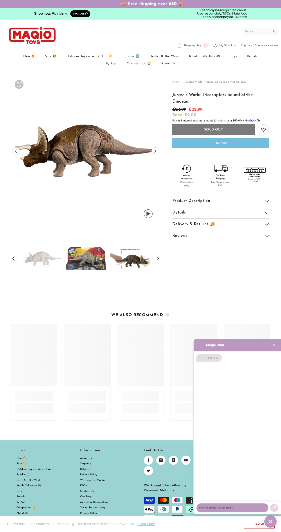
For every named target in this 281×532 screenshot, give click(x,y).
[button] (16, 151)
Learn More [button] (146, 524)
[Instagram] (161, 460)
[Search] (260, 31)
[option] (85, 151)
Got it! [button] (259, 524)
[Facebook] (148, 460)
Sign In (245, 45)
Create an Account (266, 45)
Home (176, 82)
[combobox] (257, 31)
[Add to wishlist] (263, 129)
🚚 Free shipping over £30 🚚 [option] (140, 4)
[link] (34, 398)
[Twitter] (148, 470)
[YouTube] (186, 460)
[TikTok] (173, 460)
